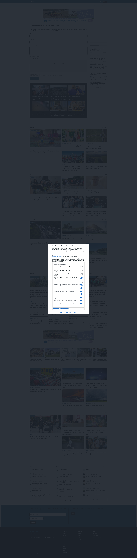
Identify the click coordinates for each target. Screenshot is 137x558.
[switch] (81, 266)
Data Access (68, 312)
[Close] (87, 246)
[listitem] (68, 264)
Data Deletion (62, 312)
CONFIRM (61, 308)
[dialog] (68, 279)
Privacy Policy (74, 312)
